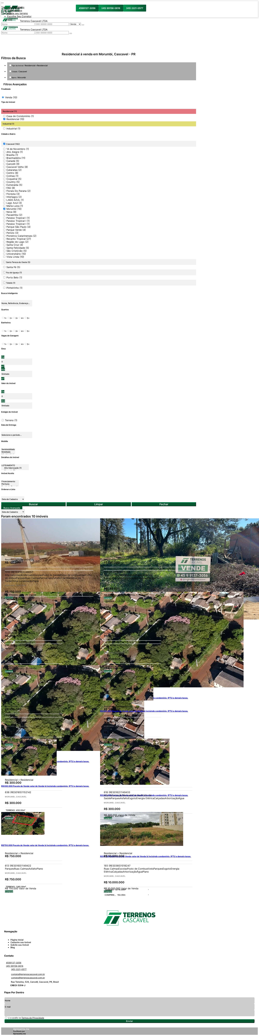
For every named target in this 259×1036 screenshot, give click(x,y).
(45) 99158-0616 (110, 8)
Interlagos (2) (14, 196)
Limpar (98, 504)
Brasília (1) (12, 154)
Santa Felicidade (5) (17, 247)
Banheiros (6, 322)
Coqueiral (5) (13, 178)
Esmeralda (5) (14, 184)
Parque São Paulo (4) (18, 226)
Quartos (5, 309)
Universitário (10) (16, 253)
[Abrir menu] (2, 1)
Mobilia (4, 441)
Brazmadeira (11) (15, 157)
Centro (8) (12, 172)
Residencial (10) (15, 119)
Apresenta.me (21, 1028)
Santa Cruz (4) (14, 244)
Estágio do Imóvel (9, 412)
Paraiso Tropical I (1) (18, 217)
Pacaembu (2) (14, 214)
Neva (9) (11, 211)
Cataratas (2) (14, 169)
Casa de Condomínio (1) (20, 116)
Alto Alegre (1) (14, 151)
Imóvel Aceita (7, 473)
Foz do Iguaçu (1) (14, 272)
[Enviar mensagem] (83, 24)
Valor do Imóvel (8, 383)
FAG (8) (10, 187)
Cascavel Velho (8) (17, 166)
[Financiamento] (10, 481)
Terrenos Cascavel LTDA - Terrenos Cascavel (11, 10)
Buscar (33, 504)
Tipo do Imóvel (8, 102)
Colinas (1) (12, 175)
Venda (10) (11, 97)
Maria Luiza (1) (14, 205)
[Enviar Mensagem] (71, 33)
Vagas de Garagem (10, 335)
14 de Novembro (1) (17, 148)
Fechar (163, 504)
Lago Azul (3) (14, 202)
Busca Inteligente (9, 293)
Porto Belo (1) (14, 277)
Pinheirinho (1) (14, 287)
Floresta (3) (13, 193)
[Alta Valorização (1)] (15, 468)
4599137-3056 (87, 8)
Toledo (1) (10, 283)
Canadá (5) (12, 160)
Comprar (9, 818)
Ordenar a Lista (8, 489)
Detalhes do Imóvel (10, 457)
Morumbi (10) (14, 208)
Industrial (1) (13, 128)
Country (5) (13, 181)
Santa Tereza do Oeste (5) (18, 262)
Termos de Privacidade (32, 1018)
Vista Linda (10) (15, 256)
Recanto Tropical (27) (18, 238)
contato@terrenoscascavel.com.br (28, 974)
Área (3, 348)
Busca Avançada (11, 508)
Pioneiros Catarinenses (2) (21, 235)
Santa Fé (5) (13, 267)
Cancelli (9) (12, 163)
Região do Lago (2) (17, 241)
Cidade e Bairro (8, 134)
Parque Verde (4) (16, 229)
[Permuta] (10, 484)
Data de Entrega (8, 425)
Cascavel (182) (13, 144)
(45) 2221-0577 (134, 8)
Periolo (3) (12, 232)
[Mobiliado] (8, 452)
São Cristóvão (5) (16, 250)
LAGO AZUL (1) (15, 199)
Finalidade (6, 89)
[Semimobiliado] (8, 449)
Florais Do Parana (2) (18, 190)
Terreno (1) (11, 420)
